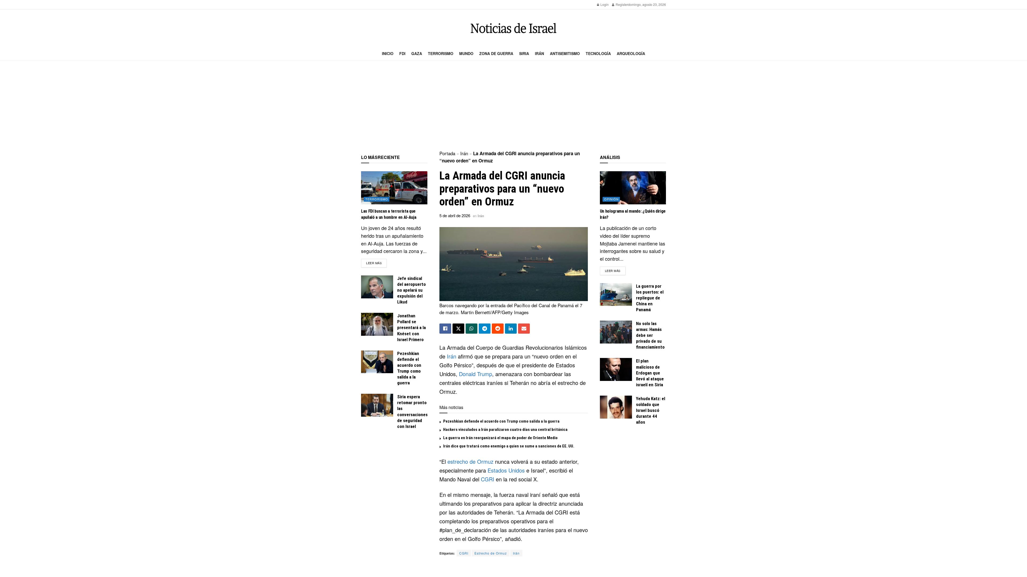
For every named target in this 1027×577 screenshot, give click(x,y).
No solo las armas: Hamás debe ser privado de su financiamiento (650, 335)
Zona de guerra (496, 53)
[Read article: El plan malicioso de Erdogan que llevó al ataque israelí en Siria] (616, 369)
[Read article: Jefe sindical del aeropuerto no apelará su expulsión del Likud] (377, 286)
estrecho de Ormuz (470, 461)
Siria (524, 53)
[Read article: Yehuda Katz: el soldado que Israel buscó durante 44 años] (616, 407)
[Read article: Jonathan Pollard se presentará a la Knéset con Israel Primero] (377, 324)
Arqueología (631, 53)
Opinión (611, 199)
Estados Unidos (506, 470)
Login (604, 4)
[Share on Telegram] (484, 328)
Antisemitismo (565, 53)
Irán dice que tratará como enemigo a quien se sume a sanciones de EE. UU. (508, 446)
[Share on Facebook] (445, 328)
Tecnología (598, 53)
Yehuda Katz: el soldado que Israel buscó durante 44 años (650, 410)
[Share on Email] (524, 328)
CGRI (487, 479)
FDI (402, 53)
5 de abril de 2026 (454, 215)
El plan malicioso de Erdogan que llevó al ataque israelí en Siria (650, 372)
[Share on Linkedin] (511, 328)
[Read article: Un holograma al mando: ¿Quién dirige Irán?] (633, 187)
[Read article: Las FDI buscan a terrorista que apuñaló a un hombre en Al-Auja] (394, 187)
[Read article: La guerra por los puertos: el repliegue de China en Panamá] (616, 294)
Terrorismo (440, 53)
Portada (447, 153)
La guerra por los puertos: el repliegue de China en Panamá (650, 297)
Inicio (387, 53)
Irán (539, 53)
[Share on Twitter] (458, 328)
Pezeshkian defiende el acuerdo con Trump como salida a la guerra (501, 421)
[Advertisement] (513, 105)
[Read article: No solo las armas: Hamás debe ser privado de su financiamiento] (616, 332)
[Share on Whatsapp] (471, 328)
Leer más (376, 262)
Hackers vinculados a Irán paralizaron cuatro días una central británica (505, 429)
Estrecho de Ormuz (490, 553)
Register (621, 4)
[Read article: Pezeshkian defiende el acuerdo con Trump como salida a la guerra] (377, 361)
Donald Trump (475, 374)
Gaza (416, 53)
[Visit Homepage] (513, 28)
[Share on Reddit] (498, 328)
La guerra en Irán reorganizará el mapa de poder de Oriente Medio (500, 437)
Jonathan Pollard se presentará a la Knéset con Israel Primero (411, 327)
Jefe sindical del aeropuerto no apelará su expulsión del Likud (411, 290)
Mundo (466, 53)
